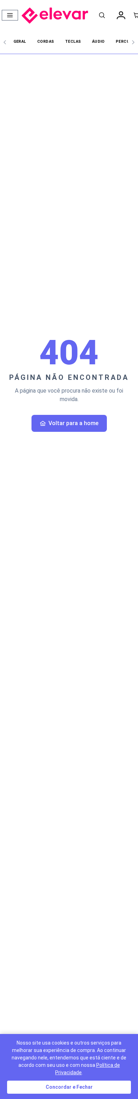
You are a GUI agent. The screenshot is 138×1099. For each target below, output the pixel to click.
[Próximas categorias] (133, 42)
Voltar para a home (73, 423)
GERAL (19, 41)
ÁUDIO (98, 41)
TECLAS (73, 41)
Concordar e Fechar (69, 1087)
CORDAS (45, 41)
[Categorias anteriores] (5, 42)
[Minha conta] (121, 15)
